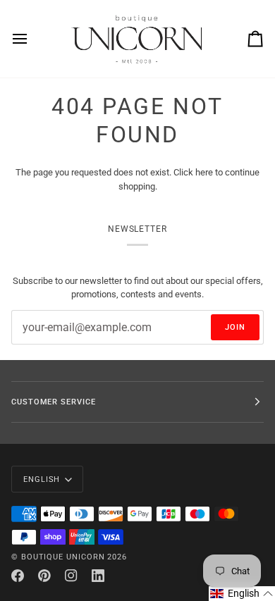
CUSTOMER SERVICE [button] (53, 402)
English (41, 479)
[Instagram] (71, 575)
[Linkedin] (98, 575)
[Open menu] (32, 39)
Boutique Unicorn (63, 557)
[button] (242, 593)
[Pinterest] (44, 575)
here (204, 172)
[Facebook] (17, 575)
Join (235, 327)
